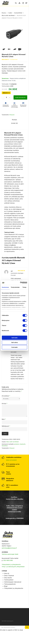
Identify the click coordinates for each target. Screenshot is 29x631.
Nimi (4, 419)
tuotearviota (13, 59)
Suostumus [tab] (5, 287)
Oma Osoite (8, 577)
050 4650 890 (8, 560)
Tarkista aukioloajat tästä (10, 554)
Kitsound (11, 114)
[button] (26, 3)
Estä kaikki (15, 347)
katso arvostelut (11, 460)
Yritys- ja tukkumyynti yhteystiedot (13, 566)
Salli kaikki (14, 337)
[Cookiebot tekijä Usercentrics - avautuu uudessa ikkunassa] (20, 283)
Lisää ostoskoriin (20, 97)
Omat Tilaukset (9, 575)
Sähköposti (6, 426)
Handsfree (5, 445)
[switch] (25, 320)
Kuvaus (14, 119)
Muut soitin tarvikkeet (8, 15)
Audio (10, 13)
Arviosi (4, 403)
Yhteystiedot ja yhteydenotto (11, 564)
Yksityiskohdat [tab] (15, 287)
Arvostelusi (6, 396)
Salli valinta (14, 342)
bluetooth (22, 444)
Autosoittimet (18, 13)
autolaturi (16, 444)
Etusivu (4, 13)
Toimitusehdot (8, 580)
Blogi (5, 586)
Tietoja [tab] (24, 287)
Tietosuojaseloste (10, 584)
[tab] (14, 119)
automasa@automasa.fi (9, 548)
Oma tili (6, 573)
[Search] (27, 627)
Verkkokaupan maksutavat (12, 582)
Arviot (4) (14, 123)
